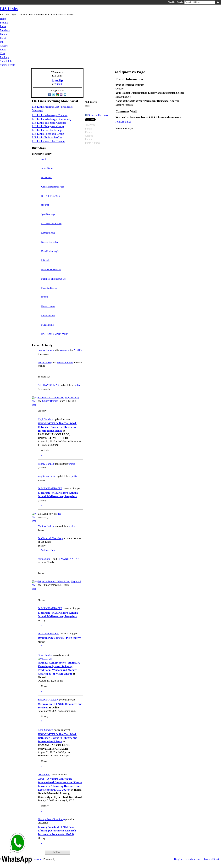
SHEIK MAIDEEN (48, 699)
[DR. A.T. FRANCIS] (36, 200)
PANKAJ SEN (48, 315)
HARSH (45, 205)
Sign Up (171, 2)
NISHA (44, 297)
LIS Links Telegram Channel (49, 122)
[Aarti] (36, 163)
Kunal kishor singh (50, 251)
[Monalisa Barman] (36, 292)
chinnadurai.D (45, 559)
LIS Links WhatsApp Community (52, 119)
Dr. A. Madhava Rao (48, 633)
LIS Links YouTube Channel (48, 141)
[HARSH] (36, 209)
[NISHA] (36, 301)
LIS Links (9, 8)
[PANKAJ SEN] (36, 320)
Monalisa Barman (49, 288)
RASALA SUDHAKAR (51, 397)
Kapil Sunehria (45, 419)
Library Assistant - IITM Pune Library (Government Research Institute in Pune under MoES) (57, 830)
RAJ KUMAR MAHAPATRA (54, 334)
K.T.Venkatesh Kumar (51, 223)
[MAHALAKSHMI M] (36, 274)
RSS (33, 853)
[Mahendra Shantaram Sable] (36, 283)
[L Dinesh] (36, 265)
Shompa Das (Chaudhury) (51, 819)
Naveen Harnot (48, 306)
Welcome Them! (48, 550)
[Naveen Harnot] (36, 311)
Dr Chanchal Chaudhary (50, 538)
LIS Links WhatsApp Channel (49, 115)
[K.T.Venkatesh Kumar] (36, 228)
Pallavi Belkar (47, 325)
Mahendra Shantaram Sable (53, 278)
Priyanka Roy (45, 362)
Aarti (43, 159)
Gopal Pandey (45, 655)
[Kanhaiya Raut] (36, 237)
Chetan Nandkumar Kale (52, 186)
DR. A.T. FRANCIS (50, 196)
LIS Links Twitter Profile (47, 137)
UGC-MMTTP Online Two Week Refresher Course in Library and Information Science (57, 427)
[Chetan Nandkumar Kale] (36, 191)
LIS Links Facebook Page (47, 130)
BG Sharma (46, 177)
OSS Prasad (44, 774)
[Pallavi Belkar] (36, 329)
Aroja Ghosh (47, 168)
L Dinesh (45, 260)
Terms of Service (212, 859)
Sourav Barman (46, 350)
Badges (178, 859)
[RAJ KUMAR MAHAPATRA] (36, 338)
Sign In (180, 2)
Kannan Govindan (49, 242)
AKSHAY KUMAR (48, 385)
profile (77, 385)
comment (65, 350)
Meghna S (76, 581)
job (59, 513)
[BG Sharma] (36, 182)
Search (218, 2)
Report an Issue (193, 859)
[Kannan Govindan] (36, 246)
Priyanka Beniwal (47, 581)
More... (57, 851)
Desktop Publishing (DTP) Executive (59, 637)
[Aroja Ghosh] (36, 172)
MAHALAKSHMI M (51, 269)
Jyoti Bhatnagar (48, 214)
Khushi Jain (63, 581)
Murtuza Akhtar (46, 526)
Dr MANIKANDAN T (50, 488)
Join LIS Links (123, 121)
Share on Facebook (98, 115)
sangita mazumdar (47, 476)
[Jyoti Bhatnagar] (36, 219)
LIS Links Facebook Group (48, 133)
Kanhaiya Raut (48, 232)
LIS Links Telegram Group (48, 126)
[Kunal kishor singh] (36, 255)
